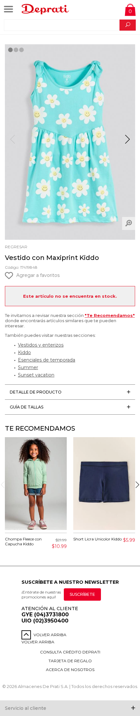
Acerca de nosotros (70, 669)
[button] (127, 142)
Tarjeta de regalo (70, 660)
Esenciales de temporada (46, 360)
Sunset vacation (36, 375)
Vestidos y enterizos (40, 345)
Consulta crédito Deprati (70, 652)
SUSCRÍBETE (82, 594)
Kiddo (24, 352)
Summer (28, 367)
